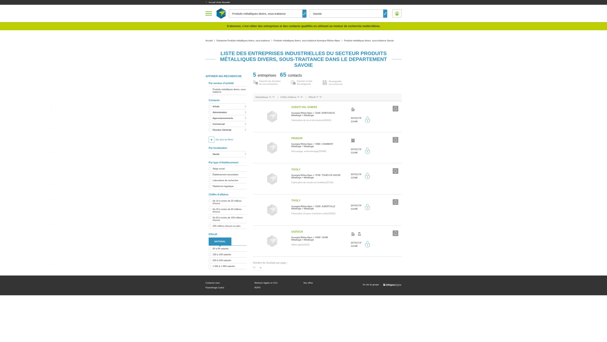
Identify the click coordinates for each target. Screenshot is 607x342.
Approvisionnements (223, 118)
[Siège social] (353, 109)
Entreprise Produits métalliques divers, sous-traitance (243, 40)
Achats (216, 106)
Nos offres (308, 283)
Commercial (219, 124)
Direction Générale (222, 130)
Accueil (209, 40)
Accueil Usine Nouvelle (219, 2)
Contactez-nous (212, 283)
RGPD (257, 288)
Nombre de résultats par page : (270, 262)
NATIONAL (220, 241)
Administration (220, 112)
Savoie (216, 154)
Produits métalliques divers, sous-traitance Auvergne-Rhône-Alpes (307, 40)
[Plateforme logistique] (353, 141)
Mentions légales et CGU (265, 283)
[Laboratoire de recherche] (359, 234)
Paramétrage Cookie (214, 288)
